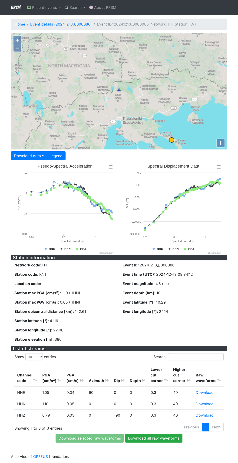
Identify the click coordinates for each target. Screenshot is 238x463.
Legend (56, 155)
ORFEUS (40, 456)
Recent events (44, 7)
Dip (117, 380)
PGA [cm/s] (49, 378)
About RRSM (104, 7)
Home (20, 24)
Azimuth (96, 380)
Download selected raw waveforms (90, 438)
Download (205, 392)
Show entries (35, 356)
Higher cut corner (179, 375)
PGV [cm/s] (72, 378)
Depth (135, 380)
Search (75, 7)
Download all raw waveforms (153, 438)
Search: (159, 356)
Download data (27, 155)
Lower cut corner (157, 375)
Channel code (24, 378)
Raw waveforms (206, 378)
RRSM (15, 7)
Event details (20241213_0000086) (61, 24)
